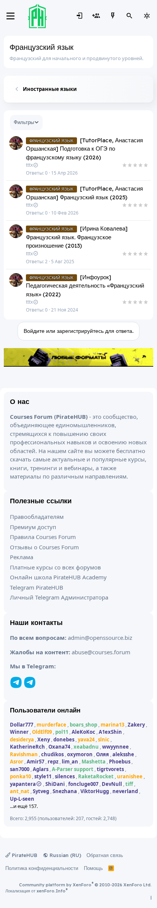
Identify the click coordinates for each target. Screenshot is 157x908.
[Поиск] (129, 16)
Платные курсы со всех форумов (55, 567)
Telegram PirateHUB (36, 587)
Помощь (93, 868)
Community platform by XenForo (85, 884)
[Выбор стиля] (146, 16)
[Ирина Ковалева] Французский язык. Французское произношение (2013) (77, 237)
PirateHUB (23, 855)
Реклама (21, 557)
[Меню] (10, 16)
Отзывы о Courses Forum (44, 547)
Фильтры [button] (24, 122)
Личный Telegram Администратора (59, 597)
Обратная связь (105, 855)
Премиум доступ (33, 527)
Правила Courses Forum (43, 537)
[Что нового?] (112, 16)
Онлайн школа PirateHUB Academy (58, 577)
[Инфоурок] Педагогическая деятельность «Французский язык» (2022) (85, 286)
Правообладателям (37, 516)
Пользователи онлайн (45, 710)
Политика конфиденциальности (41, 868)
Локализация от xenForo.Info (36, 891)
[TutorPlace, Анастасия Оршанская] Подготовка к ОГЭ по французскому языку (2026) (84, 149)
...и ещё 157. (24, 806)
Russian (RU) (64, 855)
